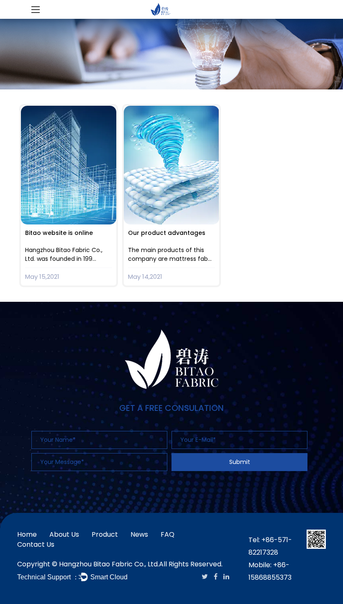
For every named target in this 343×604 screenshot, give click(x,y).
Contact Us (35, 544)
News (139, 534)
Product (105, 534)
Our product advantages (166, 233)
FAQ (167, 534)
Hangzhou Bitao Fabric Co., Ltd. (109, 564)
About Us (64, 534)
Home (27, 534)
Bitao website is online (59, 233)
